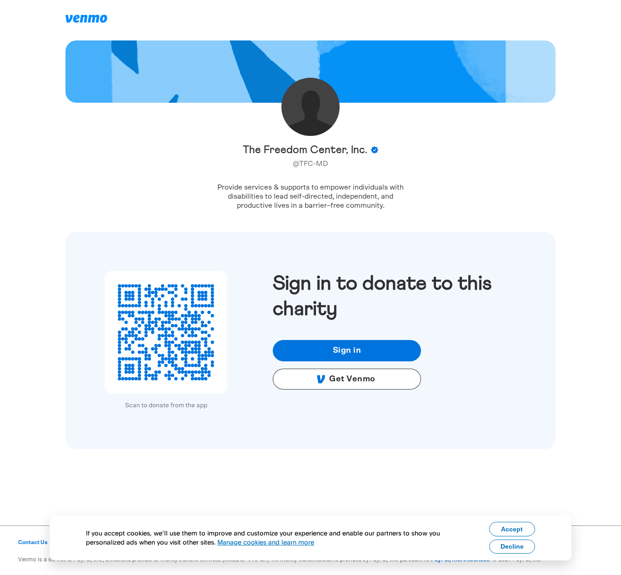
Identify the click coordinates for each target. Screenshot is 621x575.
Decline (512, 546)
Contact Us (33, 542)
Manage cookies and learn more (265, 542)
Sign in (347, 350)
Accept (512, 529)
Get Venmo (352, 379)
